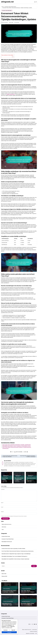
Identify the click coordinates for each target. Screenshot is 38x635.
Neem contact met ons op (6, 524)
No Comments (16, 22)
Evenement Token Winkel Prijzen (7, 10)
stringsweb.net (7, 2)
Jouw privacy (34, 629)
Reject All (13, 630)
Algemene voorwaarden (30, 633)
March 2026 (4, 573)
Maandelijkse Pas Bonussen (7, 541)
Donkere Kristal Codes (6, 536)
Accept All (9, 632)
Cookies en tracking (33, 631)
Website (2, 511)
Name (2, 502)
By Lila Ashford (5, 22)
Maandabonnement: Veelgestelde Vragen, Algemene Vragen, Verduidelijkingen (16, 553)
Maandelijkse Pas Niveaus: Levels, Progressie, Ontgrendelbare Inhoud (16, 445)
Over (3, 529)
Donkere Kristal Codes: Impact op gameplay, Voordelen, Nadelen (13, 548)
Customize (5, 630)
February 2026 (4, 576)
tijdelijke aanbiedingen (11, 94)
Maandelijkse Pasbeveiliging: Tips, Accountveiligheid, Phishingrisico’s (14, 556)
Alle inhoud (4, 526)
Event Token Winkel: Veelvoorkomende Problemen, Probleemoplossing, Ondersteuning (17, 551)
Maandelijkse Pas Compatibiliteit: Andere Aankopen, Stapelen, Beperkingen (15, 558)
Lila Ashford (8, 460)
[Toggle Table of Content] (12, 56)
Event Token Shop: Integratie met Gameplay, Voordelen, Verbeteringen (16, 444)
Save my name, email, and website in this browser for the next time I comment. (14, 516)
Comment (3, 489)
